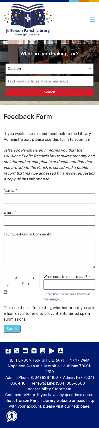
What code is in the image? (65, 277)
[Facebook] (8, 350)
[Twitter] (16, 350)
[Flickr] (34, 350)
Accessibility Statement (50, 389)
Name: (9, 190)
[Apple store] (60, 350)
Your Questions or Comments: (28, 234)
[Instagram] (42, 350)
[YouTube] (25, 350)
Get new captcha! (5, 292)
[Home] (28, 20)
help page (80, 406)
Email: (8, 212)
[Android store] (52, 350)
